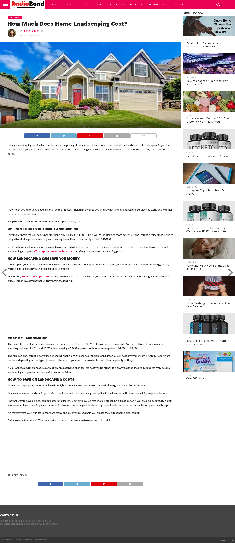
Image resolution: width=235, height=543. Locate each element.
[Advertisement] (90, 183)
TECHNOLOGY (117, 4)
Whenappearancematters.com (53, 251)
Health (193, 4)
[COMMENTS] (143, 134)
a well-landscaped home (36, 276)
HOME (54, 4)
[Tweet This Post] (64, 134)
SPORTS (99, 4)
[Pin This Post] (90, 134)
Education (177, 4)
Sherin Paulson (31, 30)
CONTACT (68, 4)
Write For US (228, 540)
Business (136, 4)
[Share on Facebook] (37, 134)
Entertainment (156, 4)
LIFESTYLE (84, 4)
